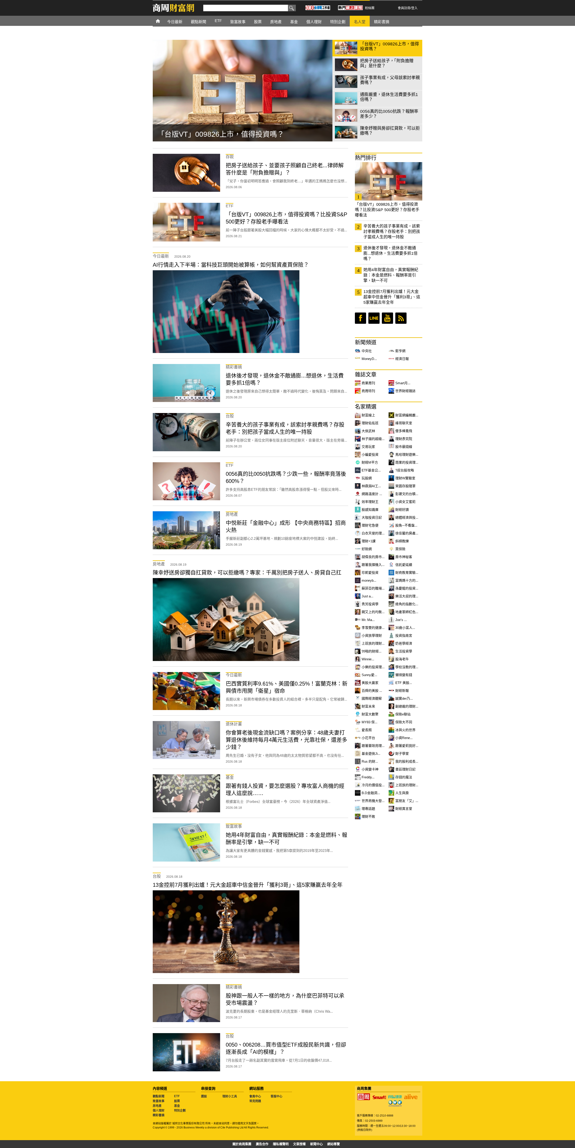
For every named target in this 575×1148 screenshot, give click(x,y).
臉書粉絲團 (360, 318)
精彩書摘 (158, 1115)
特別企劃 (180, 1110)
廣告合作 (262, 1144)
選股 (204, 1096)
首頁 (162, 21)
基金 (177, 1105)
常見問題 (255, 1101)
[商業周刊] (363, 1096)
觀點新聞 (158, 1096)
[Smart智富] (379, 1097)
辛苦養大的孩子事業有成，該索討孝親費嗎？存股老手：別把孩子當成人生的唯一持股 (391, 231)
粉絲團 (369, 8)
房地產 (157, 1105)
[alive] (411, 1096)
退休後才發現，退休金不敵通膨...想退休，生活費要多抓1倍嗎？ (390, 253)
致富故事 (158, 1101)
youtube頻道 (387, 318)
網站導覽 (333, 1144)
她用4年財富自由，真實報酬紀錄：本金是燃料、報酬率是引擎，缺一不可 (390, 275)
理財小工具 (229, 1096)
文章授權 (299, 1144)
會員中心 (255, 1096)
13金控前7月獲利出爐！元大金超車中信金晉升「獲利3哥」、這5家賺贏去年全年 (391, 297)
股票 (177, 1101)
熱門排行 (365, 158)
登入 (414, 8)
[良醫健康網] (395, 1096)
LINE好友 (374, 318)
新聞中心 (316, 1144)
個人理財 (158, 1110)
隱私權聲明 (281, 1144)
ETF (177, 1096)
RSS (401, 318)
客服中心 (276, 1096)
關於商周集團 (241, 1144)
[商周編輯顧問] (395, 1103)
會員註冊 (404, 8)
